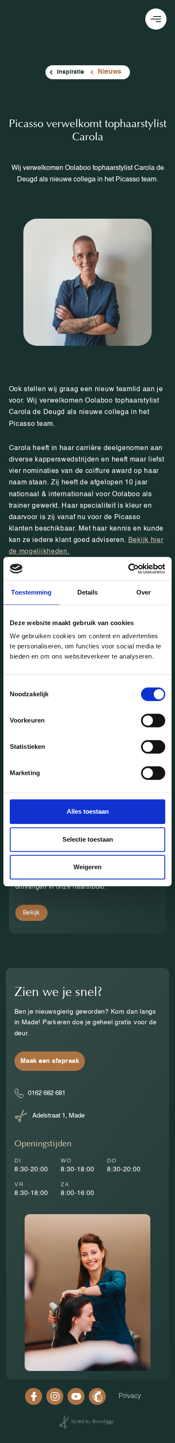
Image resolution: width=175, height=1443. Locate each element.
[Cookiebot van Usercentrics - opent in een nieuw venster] (128, 568)
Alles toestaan (88, 811)
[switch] (153, 720)
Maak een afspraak (49, 1061)
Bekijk (31, 913)
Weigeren (87, 866)
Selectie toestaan (87, 839)
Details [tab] (87, 592)
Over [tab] (143, 592)
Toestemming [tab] (31, 592)
